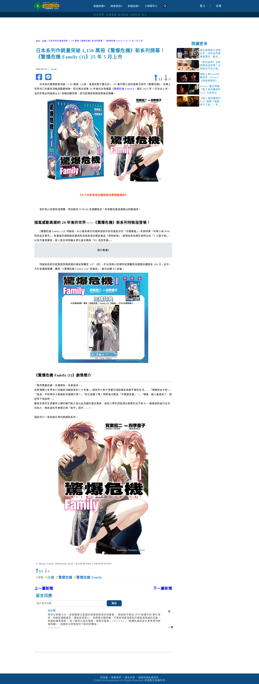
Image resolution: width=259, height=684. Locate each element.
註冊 (219, 5)
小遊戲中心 (151, 6)
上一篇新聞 (43, 588)
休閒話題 (133, 6)
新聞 (44, 41)
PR (42, 577)
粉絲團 (104, 677)
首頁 (38, 41)
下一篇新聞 (162, 588)
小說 (51, 577)
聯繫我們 (116, 677)
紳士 (144, 14)
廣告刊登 (130, 677)
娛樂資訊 (116, 6)
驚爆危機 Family (123, 88)
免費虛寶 (111, 14)
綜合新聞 (99, 14)
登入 (203, 5)
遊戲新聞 (99, 6)
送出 (114, 603)
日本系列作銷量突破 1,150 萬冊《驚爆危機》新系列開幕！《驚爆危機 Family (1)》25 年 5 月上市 (96, 41)
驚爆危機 (65, 577)
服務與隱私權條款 (148, 677)
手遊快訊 (135, 14)
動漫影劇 (123, 14)
